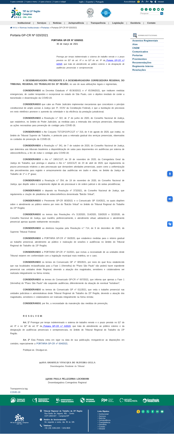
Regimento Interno (142, 66)
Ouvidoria (135, 23)
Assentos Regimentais (145, 41)
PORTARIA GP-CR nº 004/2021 (52, 343)
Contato (151, 23)
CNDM (135, 48)
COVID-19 (15, 392)
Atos (135, 44)
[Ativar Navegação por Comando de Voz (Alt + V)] (170, 173)
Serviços (41, 23)
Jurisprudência (76, 23)
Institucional (24, 23)
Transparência (98, 23)
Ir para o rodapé (59, 2)
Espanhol (89, 2)
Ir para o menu (31, 2)
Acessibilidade (129, 2)
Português (100, 2)
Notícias (57, 23)
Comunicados (140, 52)
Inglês (81, 2)
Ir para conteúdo (16, 2)
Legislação (118, 23)
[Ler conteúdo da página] (170, 199)
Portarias (45, 27)
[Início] (40, 12)
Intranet (161, 2)
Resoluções (139, 70)
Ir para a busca (45, 2)
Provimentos (139, 59)
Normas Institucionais (29, 27)
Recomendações (141, 62)
